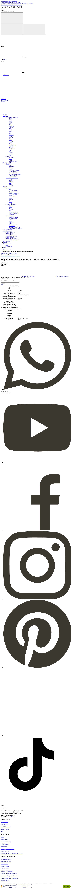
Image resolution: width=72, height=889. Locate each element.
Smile (10, 140)
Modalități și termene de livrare (7, 849)
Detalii (2, 284)
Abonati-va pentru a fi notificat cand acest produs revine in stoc (15, 277)
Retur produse (4, 846)
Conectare (3, 101)
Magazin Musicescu (10, 237)
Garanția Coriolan (5, 839)
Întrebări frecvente (5, 844)
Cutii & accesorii (7, 243)
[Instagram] (37, 599)
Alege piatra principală (11, 204)
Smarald (11, 209)
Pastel (10, 130)
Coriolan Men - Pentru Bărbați (15, 228)
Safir (10, 208)
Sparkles (11, 137)
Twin (10, 132)
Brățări (10, 195)
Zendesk (13, 816)
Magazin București (10, 232)
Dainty (10, 223)
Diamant (11, 205)
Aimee (10, 180)
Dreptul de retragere (5, 880)
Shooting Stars (12, 145)
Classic (10, 122)
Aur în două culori (13, 161)
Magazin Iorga (9, 234)
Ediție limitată (12, 226)
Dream (10, 142)
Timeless (11, 219)
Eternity (11, 152)
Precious (11, 146)
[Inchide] (34, 29)
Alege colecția (9, 215)
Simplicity (11, 135)
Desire (10, 136)
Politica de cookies (5, 868)
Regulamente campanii (6, 861)
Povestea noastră (4, 822)
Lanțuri (10, 203)
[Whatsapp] (37, 389)
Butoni (10, 202)
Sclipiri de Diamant (13, 217)
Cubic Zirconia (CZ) (13, 213)
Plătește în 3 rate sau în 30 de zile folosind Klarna (11, 5)
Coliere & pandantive (13, 193)
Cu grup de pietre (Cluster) (15, 174)
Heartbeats (11, 126)
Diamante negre (12, 176)
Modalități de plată (5, 851)
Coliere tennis (15, 194)
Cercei (10, 191)
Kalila (10, 184)
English (5, 59)
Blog (4, 247)
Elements (11, 141)
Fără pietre (11, 214)
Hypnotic (11, 127)
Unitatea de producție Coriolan (13, 240)
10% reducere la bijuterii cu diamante (9, 1)
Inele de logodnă (7, 162)
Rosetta (10, 221)
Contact (2, 837)
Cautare (2, 10)
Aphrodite (11, 181)
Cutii (7, 245)
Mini (10, 151)
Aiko (10, 183)
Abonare (16, 812)
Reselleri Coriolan (5, 829)
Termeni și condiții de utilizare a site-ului (9, 878)
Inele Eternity (15, 190)
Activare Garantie (4, 100)
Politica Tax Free (4, 864)
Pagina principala (7, 249)
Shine (10, 138)
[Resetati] (12, 29)
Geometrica (11, 222)
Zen (10, 133)
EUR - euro (6, 75)
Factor (10, 124)
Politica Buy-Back (5, 866)
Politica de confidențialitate (7, 871)
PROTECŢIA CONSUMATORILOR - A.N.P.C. (12, 853)
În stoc (7, 156)
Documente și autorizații (6, 859)
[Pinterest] (37, 667)
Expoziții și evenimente (6, 826)
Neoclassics (11, 148)
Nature (10, 150)
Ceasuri (10, 198)
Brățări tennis (15, 197)
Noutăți (5, 114)
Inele (10, 189)
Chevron (11, 154)
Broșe (10, 200)
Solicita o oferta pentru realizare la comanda (12, 278)
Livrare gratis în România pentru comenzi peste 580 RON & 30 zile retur (17, 3)
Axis (10, 155)
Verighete (5, 116)
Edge (10, 123)
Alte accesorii (9, 246)
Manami (11, 185)
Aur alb (10, 159)
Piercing (11, 199)
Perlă (10, 210)
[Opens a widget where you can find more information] (67, 886)
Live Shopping (6, 241)
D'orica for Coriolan (13, 224)
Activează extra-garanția (6, 841)
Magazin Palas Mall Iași (11, 238)
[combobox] (7, 11)
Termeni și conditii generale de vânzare (9, 875)
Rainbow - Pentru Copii (14, 227)
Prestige (11, 147)
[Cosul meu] (11, 112)
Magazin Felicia (9, 233)
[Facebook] (37, 530)
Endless (10, 143)
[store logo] (12, 7)
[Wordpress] (37, 735)
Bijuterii (5, 186)
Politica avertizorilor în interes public (9, 873)
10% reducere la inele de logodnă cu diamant (10, 2)
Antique (11, 119)
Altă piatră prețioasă (13, 212)
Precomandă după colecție (12, 117)
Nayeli (10, 179)
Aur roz (10, 160)
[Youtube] (37, 462)
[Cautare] (12, 18)
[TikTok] (31, 792)
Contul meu (3, 99)
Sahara (10, 131)
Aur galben (11, 157)
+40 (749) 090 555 (7, 229)
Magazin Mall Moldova (11, 236)
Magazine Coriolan (7, 231)
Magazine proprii (4, 824)
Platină (10, 169)
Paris (10, 128)
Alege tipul (8, 188)
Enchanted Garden (13, 218)
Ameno (10, 118)
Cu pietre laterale (13, 173)
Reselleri (5, 242)
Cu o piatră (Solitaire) (14, 170)
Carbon (10, 121)
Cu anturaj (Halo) (13, 171)
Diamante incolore (13, 175)
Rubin (10, 207)
